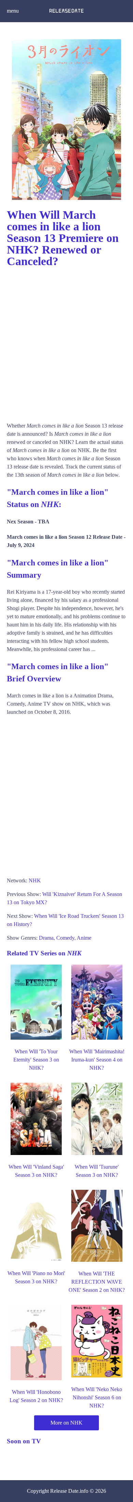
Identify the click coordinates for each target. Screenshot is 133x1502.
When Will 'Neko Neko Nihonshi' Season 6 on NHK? (96, 1397)
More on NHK (66, 1423)
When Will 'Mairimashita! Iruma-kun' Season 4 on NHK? (96, 1060)
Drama (46, 938)
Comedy (65, 938)
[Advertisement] (66, 341)
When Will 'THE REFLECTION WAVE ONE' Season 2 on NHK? (97, 1282)
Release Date (64, 1491)
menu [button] (13, 11)
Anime (84, 938)
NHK (35, 880)
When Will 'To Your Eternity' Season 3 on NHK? (36, 1060)
